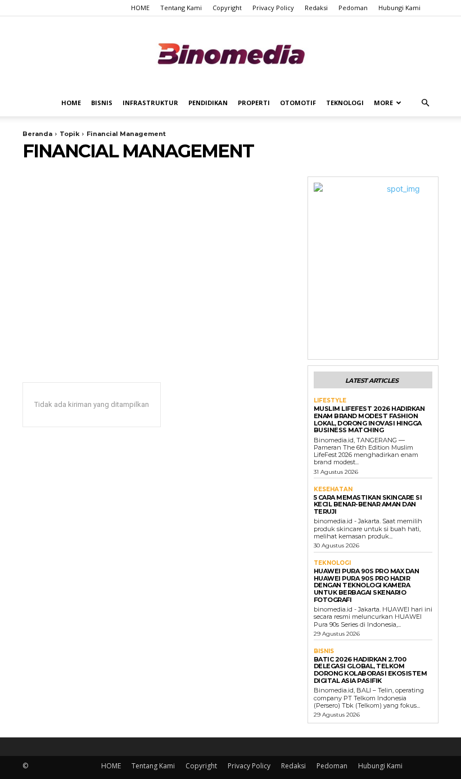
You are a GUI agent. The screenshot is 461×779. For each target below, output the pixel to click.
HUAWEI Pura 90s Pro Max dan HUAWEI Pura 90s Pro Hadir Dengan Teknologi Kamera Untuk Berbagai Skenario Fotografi (366, 585)
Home (71, 102)
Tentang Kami (181, 7)
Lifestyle (330, 400)
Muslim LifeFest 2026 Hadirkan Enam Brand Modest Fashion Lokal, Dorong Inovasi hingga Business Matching (369, 419)
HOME (140, 7)
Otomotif (298, 102)
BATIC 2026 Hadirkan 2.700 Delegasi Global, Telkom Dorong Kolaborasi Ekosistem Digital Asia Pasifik (370, 670)
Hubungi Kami (399, 7)
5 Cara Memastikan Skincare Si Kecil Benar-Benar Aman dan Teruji (368, 504)
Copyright (227, 7)
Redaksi (316, 7)
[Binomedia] (230, 53)
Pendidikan (208, 102)
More (383, 102)
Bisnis (101, 102)
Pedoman (353, 7)
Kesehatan (333, 489)
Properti (254, 102)
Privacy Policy (273, 7)
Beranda (37, 134)
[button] (425, 103)
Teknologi (345, 102)
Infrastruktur (150, 102)
